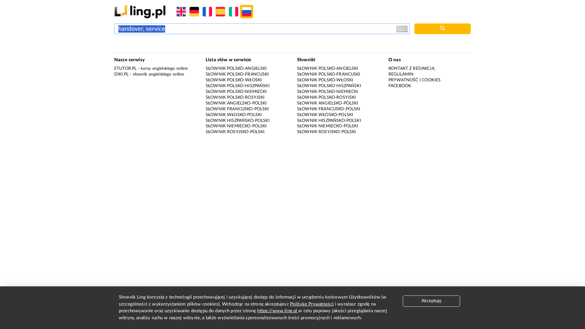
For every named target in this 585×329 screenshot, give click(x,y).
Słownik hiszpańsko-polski (238, 121)
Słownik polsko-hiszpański (238, 86)
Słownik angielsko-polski (236, 103)
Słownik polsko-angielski (236, 68)
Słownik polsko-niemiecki (236, 92)
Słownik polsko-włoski (234, 80)
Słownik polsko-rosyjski (235, 97)
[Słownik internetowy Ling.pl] (140, 11)
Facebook (399, 86)
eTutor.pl (125, 68)
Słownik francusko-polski (237, 109)
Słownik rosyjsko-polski (235, 132)
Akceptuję (431, 301)
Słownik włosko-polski (234, 115)
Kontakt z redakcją (411, 68)
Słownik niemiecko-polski (236, 126)
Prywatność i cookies (414, 80)
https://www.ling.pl (277, 311)
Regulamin (400, 74)
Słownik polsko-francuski (237, 74)
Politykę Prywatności (312, 304)
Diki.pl (121, 74)
